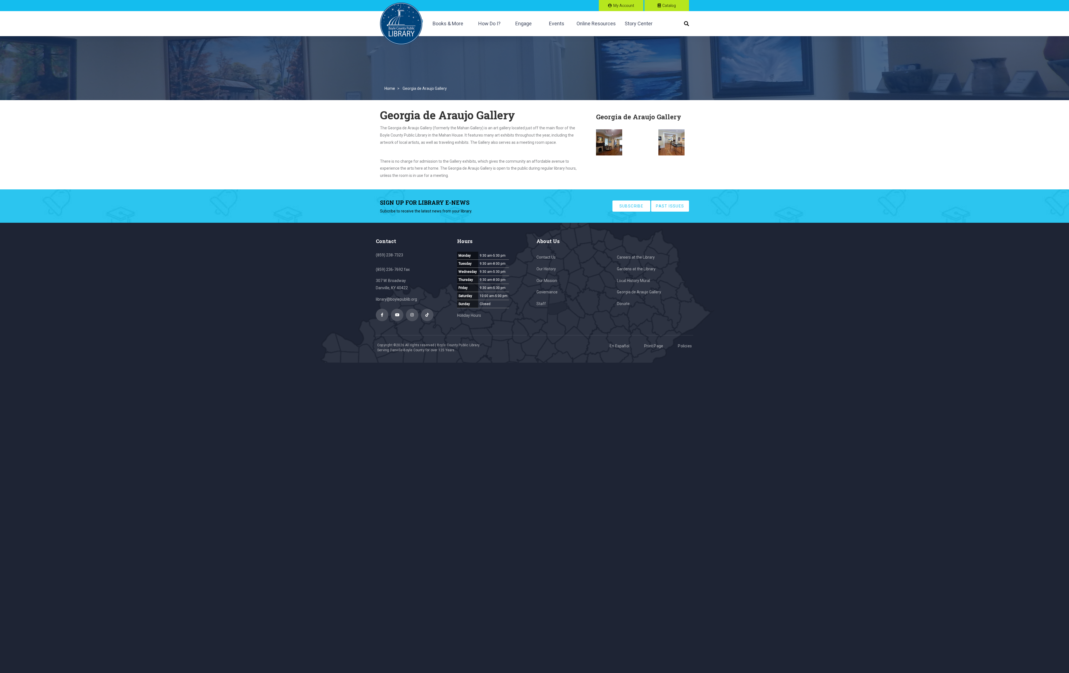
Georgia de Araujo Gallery (639, 292)
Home (389, 88)
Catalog (669, 5)
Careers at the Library (636, 257)
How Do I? (489, 23)
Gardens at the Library (636, 269)
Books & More (448, 23)
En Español (619, 346)
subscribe (631, 206)
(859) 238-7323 (389, 255)
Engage (523, 23)
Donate (623, 303)
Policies (685, 346)
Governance (547, 292)
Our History (546, 269)
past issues (670, 206)
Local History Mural (633, 280)
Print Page (653, 346)
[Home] (401, 23)
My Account (623, 5)
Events (556, 23)
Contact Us (546, 257)
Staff (541, 303)
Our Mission (546, 280)
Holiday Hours (469, 315)
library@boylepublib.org (396, 299)
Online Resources (596, 23)
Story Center (639, 23)
